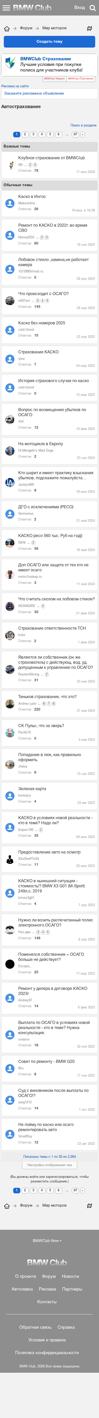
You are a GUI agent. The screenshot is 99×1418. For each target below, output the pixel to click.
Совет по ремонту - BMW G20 (46, 1062)
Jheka (22, 766)
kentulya (24, 795)
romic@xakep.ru (30, 576)
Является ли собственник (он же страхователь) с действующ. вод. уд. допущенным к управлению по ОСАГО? (55, 663)
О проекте (25, 1277)
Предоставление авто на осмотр (49, 852)
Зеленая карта (32, 789)
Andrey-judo (27, 703)
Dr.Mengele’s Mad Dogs (36, 450)
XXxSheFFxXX (28, 859)
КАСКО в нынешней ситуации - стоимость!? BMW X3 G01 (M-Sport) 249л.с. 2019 (51, 886)
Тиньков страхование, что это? (47, 697)
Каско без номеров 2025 (41, 323)
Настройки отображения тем (49, 1165)
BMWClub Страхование (80, 79)
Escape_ (24, 966)
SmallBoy (25, 1136)
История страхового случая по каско (53, 381)
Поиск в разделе (83, 125)
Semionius (26, 513)
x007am (24, 300)
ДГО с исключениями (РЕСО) (45, 507)
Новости (70, 1277)
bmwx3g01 (26, 898)
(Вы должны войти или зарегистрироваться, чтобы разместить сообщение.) (49, 1179)
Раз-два (24, 932)
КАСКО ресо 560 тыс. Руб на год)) (50, 536)
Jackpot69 (26, 484)
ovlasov (24, 1039)
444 (21, 421)
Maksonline (26, 203)
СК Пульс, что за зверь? (41, 726)
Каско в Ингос (32, 197)
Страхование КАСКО (38, 352)
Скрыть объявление (94, 59)
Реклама (47, 1289)
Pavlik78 (24, 732)
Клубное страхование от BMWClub (51, 158)
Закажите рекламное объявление (34, 93)
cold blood (26, 329)
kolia (21, 635)
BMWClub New (46, 1241)
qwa (21, 358)
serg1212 (25, 1102)
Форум (49, 1277)
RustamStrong (28, 674)
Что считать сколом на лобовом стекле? (56, 599)
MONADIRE (26, 606)
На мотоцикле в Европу (40, 444)
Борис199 (25, 830)
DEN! (22, 542)
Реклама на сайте (15, 86)
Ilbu (21, 1068)
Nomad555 (26, 237)
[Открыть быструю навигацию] (89, 28)
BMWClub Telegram (54, 79)
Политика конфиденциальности (47, 1353)
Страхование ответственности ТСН (52, 628)
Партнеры (72, 1289)
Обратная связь (35, 1327)
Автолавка (22, 1289)
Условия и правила (47, 1340)
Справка (66, 1327)
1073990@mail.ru (30, 271)
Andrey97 (25, 1000)
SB (20, 165)
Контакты (47, 1302)
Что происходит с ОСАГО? (43, 294)
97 (75, 134)
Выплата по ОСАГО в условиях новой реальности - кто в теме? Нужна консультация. (54, 1028)
